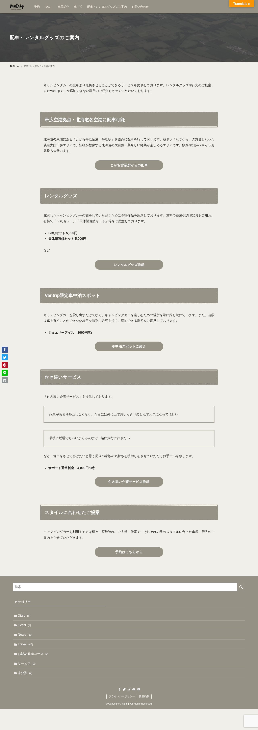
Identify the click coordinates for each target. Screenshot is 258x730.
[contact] (138, 689)
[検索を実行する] (241, 587)
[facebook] (119, 689)
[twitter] (124, 689)
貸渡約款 (144, 696)
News (25, 634)
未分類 (25, 673)
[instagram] (129, 689)
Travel (25, 644)
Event (24, 625)
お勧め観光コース (33, 653)
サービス (26, 663)
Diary (24, 615)
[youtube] (134, 689)
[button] (5, 350)
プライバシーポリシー (122, 696)
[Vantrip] (17, 6)
